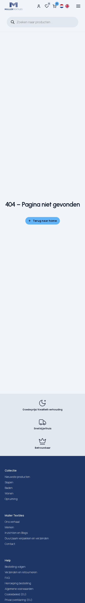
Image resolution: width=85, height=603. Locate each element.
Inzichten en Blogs (16, 533)
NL (62, 6)
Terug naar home (45, 221)
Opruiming (11, 499)
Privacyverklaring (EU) (18, 600)
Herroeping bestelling (18, 583)
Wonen (9, 493)
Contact (10, 544)
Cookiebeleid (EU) (15, 594)
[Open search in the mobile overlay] (42, 22)
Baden (9, 488)
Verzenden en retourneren (21, 572)
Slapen (9, 482)
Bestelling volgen (15, 567)
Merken (9, 527)
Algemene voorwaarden (19, 589)
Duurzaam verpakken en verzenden (27, 538)
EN (67, 6)
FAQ (7, 578)
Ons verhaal (12, 522)
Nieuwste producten (17, 477)
